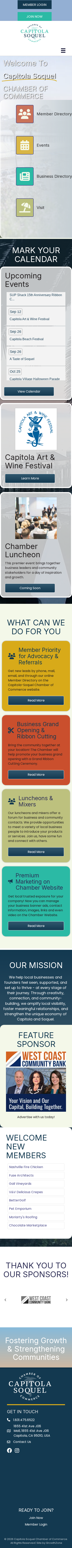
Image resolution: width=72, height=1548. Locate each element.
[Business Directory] (44, 184)
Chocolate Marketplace (28, 1225)
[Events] (32, 153)
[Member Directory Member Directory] (44, 121)
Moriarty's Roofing (23, 1217)
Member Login (36, 1524)
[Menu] (63, 50)
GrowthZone (54, 1543)
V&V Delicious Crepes (26, 1192)
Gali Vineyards (20, 1183)
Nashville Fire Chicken (26, 1167)
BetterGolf (17, 1200)
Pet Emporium (20, 1208)
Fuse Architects (21, 1175)
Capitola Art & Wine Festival (29, 308)
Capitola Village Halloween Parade (35, 367)
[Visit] (30, 215)
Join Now (36, 1518)
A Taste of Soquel (22, 347)
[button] (35, 4)
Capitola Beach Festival (27, 328)
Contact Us (15, 1539)
